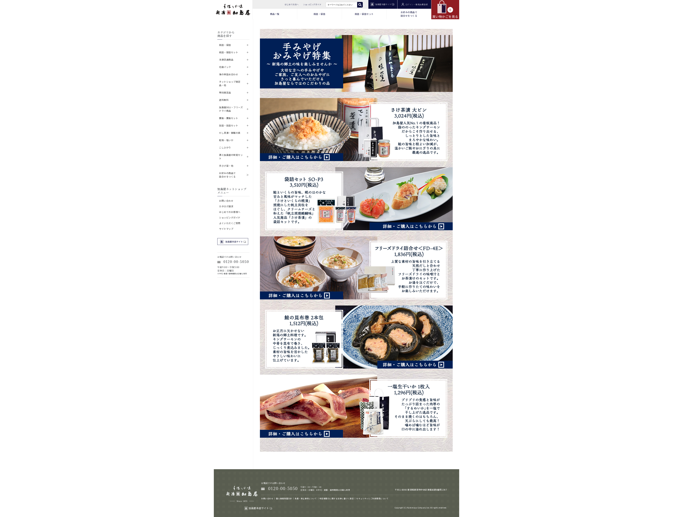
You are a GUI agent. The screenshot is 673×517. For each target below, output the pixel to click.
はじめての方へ (292, 4)
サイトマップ (226, 228)
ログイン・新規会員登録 (417, 4)
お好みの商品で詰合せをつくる (227, 174)
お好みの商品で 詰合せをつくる (409, 14)
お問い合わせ (226, 200)
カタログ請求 (226, 206)
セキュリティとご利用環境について (372, 498)
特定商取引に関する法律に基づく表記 (336, 498)
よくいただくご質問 (229, 223)
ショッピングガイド (312, 4)
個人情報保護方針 (284, 498)
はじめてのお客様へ (229, 212)
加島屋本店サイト (383, 4)
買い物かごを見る (445, 13)
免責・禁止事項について (306, 498)
